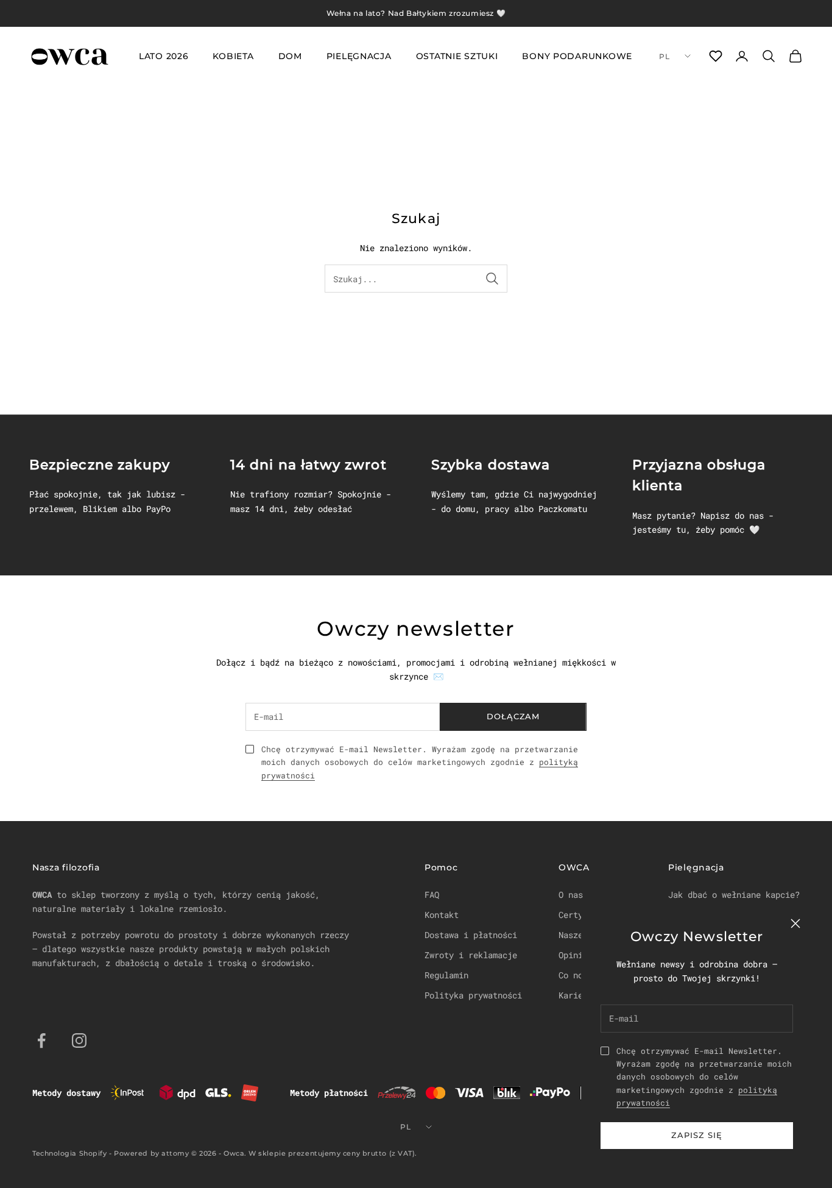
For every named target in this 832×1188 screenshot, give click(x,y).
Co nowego (580, 975)
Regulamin (446, 975)
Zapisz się (696, 1135)
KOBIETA (233, 56)
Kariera (576, 995)
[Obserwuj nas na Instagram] (79, 1040)
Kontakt (442, 914)
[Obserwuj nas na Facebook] (41, 1040)
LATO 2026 (163, 56)
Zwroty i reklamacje (471, 955)
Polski (675, 56)
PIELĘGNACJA (359, 56)
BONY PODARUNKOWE (577, 56)
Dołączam (513, 716)
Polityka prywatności (473, 995)
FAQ (432, 894)
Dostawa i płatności (471, 935)
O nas (571, 894)
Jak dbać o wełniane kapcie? (734, 894)
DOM (290, 56)
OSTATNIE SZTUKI (457, 56)
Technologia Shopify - (72, 1153)
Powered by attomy (151, 1153)
